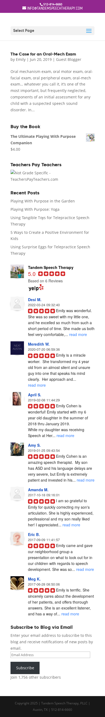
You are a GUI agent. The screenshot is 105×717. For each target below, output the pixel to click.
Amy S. (34, 445)
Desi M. (34, 299)
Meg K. (34, 579)
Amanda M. (38, 489)
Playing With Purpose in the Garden (42, 201)
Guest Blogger (68, 59)
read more (78, 334)
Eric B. (34, 534)
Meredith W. (39, 344)
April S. (34, 394)
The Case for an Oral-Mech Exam (43, 54)
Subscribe (25, 667)
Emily (21, 59)
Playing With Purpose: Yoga (35, 209)
